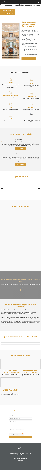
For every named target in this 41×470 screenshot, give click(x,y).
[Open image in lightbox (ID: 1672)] (19, 188)
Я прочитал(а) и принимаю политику (17, 430)
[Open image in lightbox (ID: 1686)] (30, 188)
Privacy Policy (20, 460)
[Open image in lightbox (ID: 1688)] (33, 188)
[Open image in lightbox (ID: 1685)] (29, 188)
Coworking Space (4, 141)
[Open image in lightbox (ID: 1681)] (22, 188)
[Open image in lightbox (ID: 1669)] (3, 188)
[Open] (38, 2)
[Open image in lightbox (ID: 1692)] (38, 188)
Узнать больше (20, 148)
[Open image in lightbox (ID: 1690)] (36, 188)
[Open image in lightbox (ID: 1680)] (20, 188)
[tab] (4, 341)
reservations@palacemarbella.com (20, 458)
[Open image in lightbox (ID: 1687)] (32, 188)
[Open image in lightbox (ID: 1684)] (27, 188)
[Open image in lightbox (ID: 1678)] (7, 188)
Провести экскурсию (7, 10)
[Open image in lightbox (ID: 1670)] (26, 188)
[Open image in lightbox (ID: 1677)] (17, 188)
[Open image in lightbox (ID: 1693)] (9, 188)
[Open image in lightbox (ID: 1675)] (14, 188)
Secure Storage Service (6, 156)
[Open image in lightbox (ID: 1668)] (4, 188)
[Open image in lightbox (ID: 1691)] (6, 188)
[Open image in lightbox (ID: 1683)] (25, 188)
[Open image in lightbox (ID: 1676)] (16, 188)
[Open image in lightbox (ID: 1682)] (23, 188)
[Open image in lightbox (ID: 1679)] (10, 188)
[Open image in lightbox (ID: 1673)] (12, 188)
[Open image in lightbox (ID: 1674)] (13, 188)
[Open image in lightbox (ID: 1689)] (35, 188)
